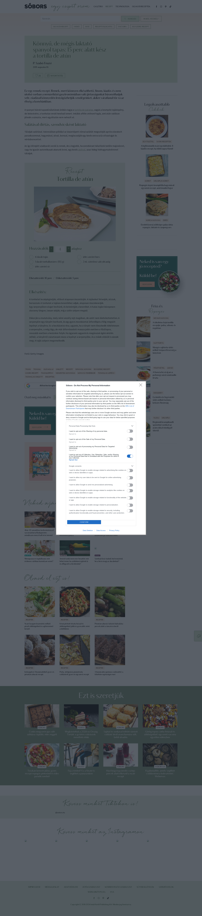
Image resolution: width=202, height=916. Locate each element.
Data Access (101, 530)
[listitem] (101, 426)
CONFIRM (84, 522)
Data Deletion (88, 530)
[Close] (141, 385)
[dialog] (101, 458)
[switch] (130, 431)
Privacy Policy (114, 530)
